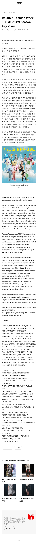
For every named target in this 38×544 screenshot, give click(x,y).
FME (19, 3)
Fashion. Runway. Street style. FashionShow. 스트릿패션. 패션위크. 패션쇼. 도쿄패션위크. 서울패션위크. (15, 521)
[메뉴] (3, 3)
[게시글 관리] (11, 447)
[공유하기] (8, 447)
